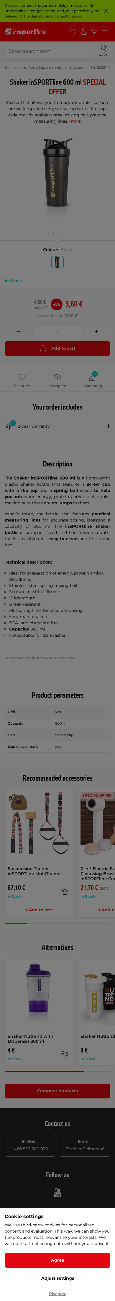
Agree (57, 1260)
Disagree (57, 1293)
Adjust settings (57, 1278)
